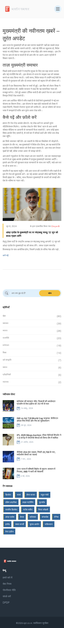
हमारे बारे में (7, 577)
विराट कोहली (43, 509)
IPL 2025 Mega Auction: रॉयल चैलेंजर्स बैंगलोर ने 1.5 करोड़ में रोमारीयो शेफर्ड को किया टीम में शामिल (39, 436)
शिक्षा (4, 352)
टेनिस (56, 516)
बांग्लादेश (45, 516)
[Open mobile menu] (57, 9)
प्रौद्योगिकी (7, 374)
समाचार (5, 323)
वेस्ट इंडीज (9, 531)
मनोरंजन (6, 345)
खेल (4, 316)
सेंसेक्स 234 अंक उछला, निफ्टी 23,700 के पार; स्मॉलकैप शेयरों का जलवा (36, 453)
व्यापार (5, 330)
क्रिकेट (8, 494)
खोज (50, 293)
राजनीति (6, 338)
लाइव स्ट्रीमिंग (27, 502)
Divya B (55, 226)
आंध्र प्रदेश (9, 516)
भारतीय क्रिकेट (11, 509)
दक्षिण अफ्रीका (11, 502)
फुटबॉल (42, 502)
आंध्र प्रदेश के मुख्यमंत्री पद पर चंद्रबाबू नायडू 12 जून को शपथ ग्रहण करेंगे (32, 234)
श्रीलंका (33, 516)
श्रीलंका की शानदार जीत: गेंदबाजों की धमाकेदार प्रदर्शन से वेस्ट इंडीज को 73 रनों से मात (36, 402)
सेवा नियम (7, 583)
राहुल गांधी (45, 494)
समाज (5, 367)
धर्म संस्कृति (7, 360)
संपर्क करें (7, 596)
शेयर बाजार (30, 494)
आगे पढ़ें (5, 255)
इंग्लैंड (7, 524)
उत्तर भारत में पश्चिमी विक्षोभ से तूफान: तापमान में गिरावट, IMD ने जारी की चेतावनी (36, 470)
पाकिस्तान (49, 524)
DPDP (6, 602)
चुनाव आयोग (34, 524)
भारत (19, 494)
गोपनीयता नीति (9, 590)
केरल (22, 516)
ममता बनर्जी (19, 524)
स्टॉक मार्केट (28, 509)
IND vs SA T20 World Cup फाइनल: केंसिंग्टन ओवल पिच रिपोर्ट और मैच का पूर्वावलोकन (37, 419)
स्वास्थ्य (6, 382)
